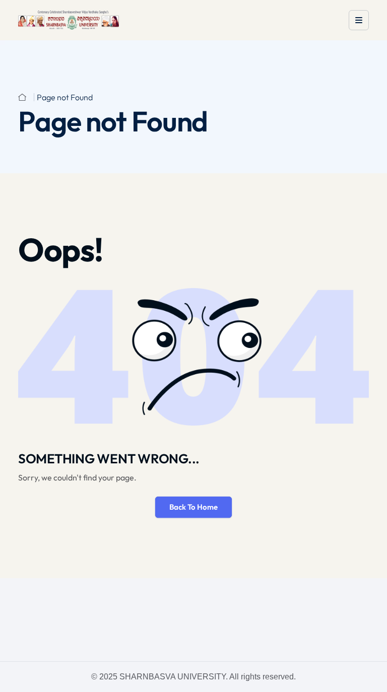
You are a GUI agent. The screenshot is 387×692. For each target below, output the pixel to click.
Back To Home (193, 507)
